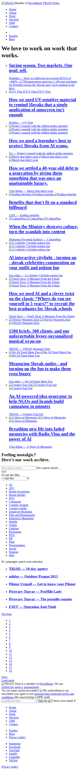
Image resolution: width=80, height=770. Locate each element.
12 (10, 657)
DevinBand (35, 3)
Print (12, 541)
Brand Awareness (19, 491)
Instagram (14, 743)
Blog (12, 39)
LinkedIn (14, 757)
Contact (13, 26)
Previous (6, 614)
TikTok (13, 760)
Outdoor (14, 528)
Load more (7, 680)
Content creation (18, 505)
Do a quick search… (49, 467)
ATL (12, 488)
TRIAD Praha (51, 3)
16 (10, 670)
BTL (12, 498)
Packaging (15, 531)
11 (10, 654)
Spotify (13, 753)
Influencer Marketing (21, 518)
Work (12, 16)
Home (12, 9)
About (12, 12)
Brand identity (17, 494)
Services (14, 19)
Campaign (15, 501)
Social (12, 548)
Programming (17, 545)
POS (12, 535)
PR (11, 538)
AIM (12, 22)
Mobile (13, 521)
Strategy (14, 552)
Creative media (18, 508)
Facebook (14, 747)
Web (11, 555)
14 (10, 664)
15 (10, 667)
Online (13, 525)
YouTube (14, 750)
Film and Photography (22, 515)
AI (10, 484)
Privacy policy (17, 737)
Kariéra (13, 35)
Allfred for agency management (20, 687)
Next (4, 677)
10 (10, 650)
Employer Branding (20, 511)
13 (10, 660)
